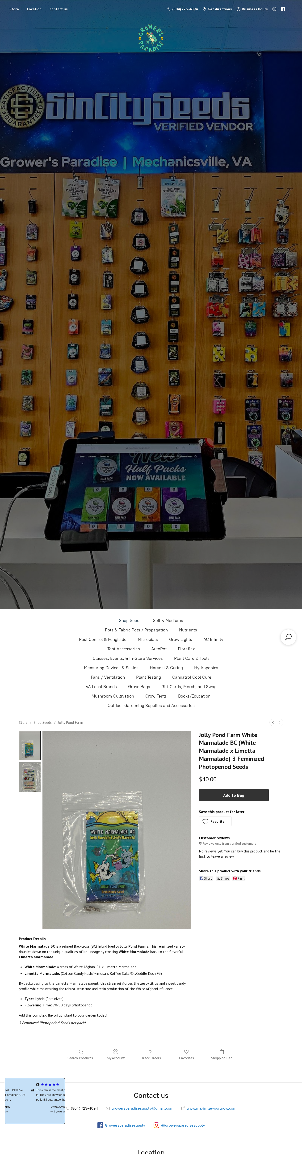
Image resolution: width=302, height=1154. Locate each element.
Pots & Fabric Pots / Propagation (136, 630)
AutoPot (159, 649)
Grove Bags (139, 686)
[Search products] (288, 637)
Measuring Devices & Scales (111, 667)
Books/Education (194, 696)
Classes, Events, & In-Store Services (128, 658)
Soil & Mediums (168, 620)
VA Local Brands (101, 686)
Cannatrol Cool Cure (191, 677)
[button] (215, 821)
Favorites (186, 1058)
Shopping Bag (221, 1058)
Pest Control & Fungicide (102, 639)
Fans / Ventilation (108, 677)
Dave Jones (35, 1106)
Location (34, 9)
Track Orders (151, 1058)
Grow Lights (180, 639)
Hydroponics (206, 667)
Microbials (148, 639)
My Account (116, 1058)
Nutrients (188, 630)
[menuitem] (273, 722)
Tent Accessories (123, 649)
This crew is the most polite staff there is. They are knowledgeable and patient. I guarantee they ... (36, 1095)
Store (14, 9)
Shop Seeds (130, 620)
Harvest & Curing (166, 667)
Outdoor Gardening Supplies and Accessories (151, 705)
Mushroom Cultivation (113, 696)
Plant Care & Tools (192, 658)
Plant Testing (148, 677)
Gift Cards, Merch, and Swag (189, 686)
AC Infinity (213, 639)
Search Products (80, 1058)
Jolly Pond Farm (70, 722)
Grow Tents (156, 696)
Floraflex (186, 649)
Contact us (59, 9)
